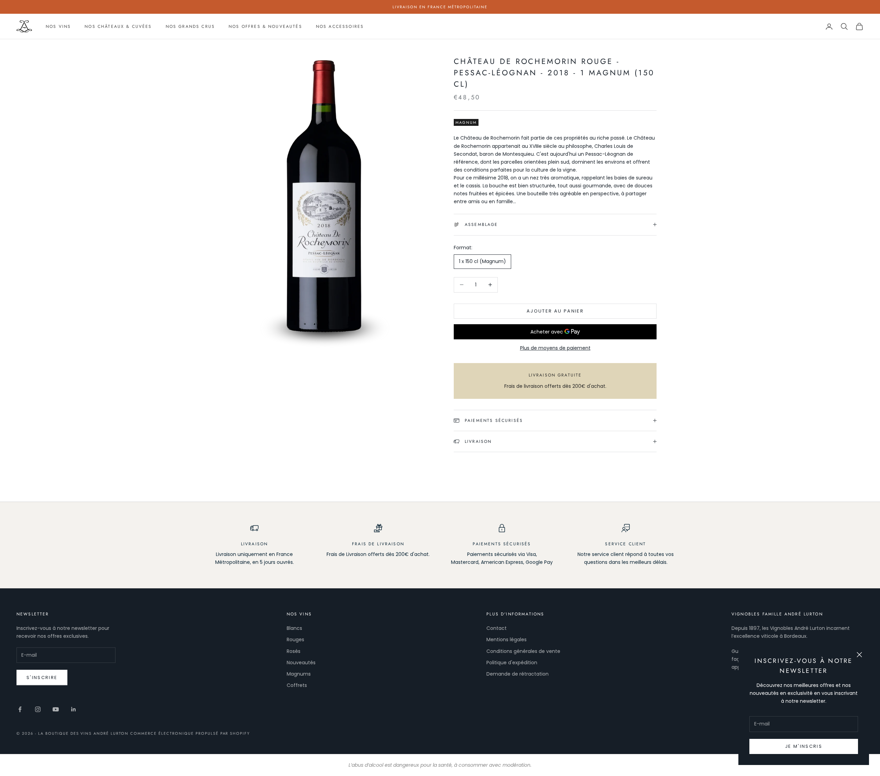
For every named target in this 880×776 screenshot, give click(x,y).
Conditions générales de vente (523, 651)
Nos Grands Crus (190, 26)
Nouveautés (301, 662)
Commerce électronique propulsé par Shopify (190, 733)
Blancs (294, 628)
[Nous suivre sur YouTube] (55, 709)
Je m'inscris (803, 746)
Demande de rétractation (517, 673)
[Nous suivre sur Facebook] (19, 709)
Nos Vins (58, 26)
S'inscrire (41, 677)
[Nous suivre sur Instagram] (37, 709)
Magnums (299, 673)
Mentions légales (506, 639)
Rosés (293, 651)
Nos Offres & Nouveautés (265, 26)
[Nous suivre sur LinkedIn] (73, 709)
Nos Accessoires (340, 26)
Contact (496, 628)
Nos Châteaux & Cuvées (118, 26)
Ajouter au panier (555, 311)
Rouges (295, 639)
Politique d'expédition (511, 662)
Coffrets (297, 685)
